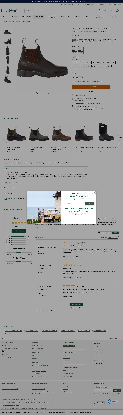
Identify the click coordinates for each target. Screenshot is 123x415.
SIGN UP (90, 203)
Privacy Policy (79, 214)
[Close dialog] (94, 192)
